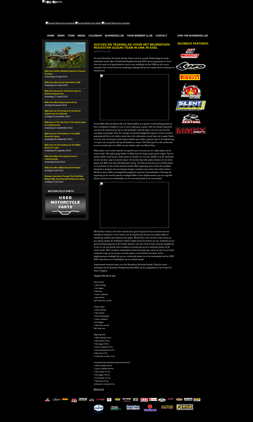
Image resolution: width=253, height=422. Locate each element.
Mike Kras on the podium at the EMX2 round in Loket (62, 146)
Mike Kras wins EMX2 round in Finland (62, 168)
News (61, 35)
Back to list (99, 389)
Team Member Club (139, 35)
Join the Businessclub (192, 35)
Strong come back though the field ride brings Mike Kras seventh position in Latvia (64, 177)
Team (71, 35)
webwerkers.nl (202, 420)
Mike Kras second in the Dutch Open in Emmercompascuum (63, 92)
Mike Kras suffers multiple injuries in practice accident (65, 72)
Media (81, 35)
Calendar (95, 35)
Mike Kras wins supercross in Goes (61, 102)
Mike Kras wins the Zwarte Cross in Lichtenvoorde (61, 157)
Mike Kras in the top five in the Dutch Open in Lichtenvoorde (65, 123)
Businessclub (114, 35)
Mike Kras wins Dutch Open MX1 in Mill (62, 82)
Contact (161, 35)
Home (50, 35)
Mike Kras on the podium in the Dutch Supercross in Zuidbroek (63, 112)
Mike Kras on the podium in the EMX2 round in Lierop (62, 135)
